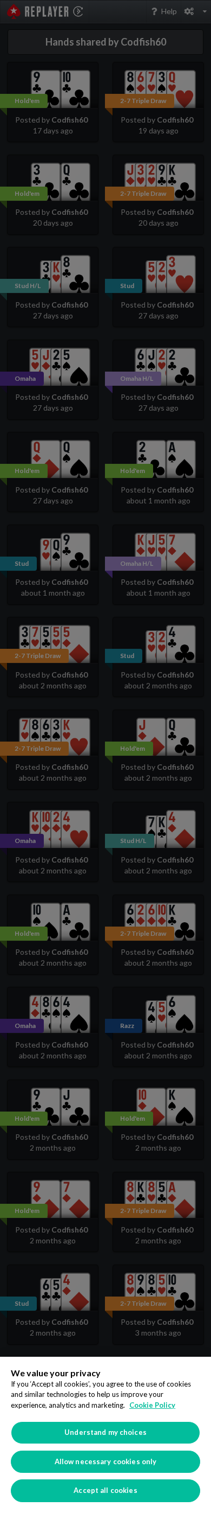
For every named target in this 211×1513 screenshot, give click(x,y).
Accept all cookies (105, 1490)
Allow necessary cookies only (106, 1461)
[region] (105, 1435)
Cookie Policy (152, 1405)
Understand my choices (105, 1432)
